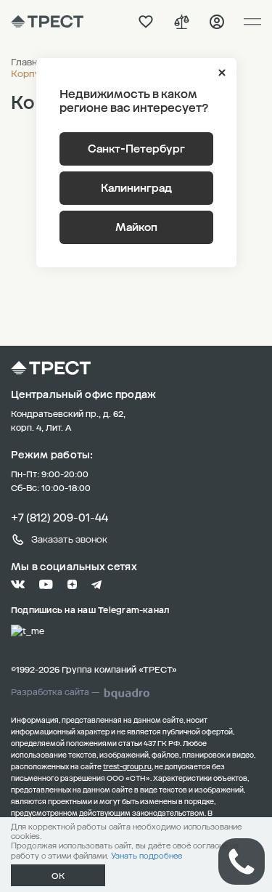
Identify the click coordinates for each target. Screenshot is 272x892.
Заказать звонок (69, 539)
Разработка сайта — (55, 692)
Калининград (136, 188)
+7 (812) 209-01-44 (59, 517)
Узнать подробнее (146, 856)
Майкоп (136, 227)
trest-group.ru (127, 767)
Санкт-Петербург (136, 148)
